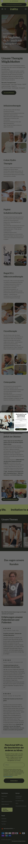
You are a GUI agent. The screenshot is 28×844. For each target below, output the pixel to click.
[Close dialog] (27, 413)
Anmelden (21, 429)
